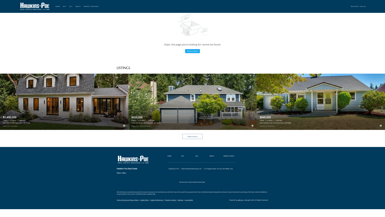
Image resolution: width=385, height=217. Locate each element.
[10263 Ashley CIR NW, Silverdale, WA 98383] (192, 102)
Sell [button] (70, 6)
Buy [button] (64, 6)
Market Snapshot (91, 6)
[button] (34, 6)
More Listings (192, 137)
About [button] (78, 6)
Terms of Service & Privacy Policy (128, 200)
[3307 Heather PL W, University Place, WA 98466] (321, 102)
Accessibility (189, 200)
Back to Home (192, 51)
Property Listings (170, 200)
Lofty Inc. (241, 200)
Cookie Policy (144, 200)
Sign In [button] (363, 6)
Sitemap (180, 200)
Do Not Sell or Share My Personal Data (192, 182)
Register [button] (354, 6)
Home (57, 6)
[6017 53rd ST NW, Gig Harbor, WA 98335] (64, 102)
